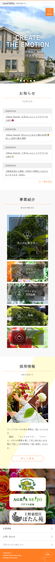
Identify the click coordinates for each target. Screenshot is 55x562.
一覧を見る (47, 181)
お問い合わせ (9, 536)
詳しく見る (27, 458)
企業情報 (7, 528)
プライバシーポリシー (13, 545)
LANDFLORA (14, 3)
